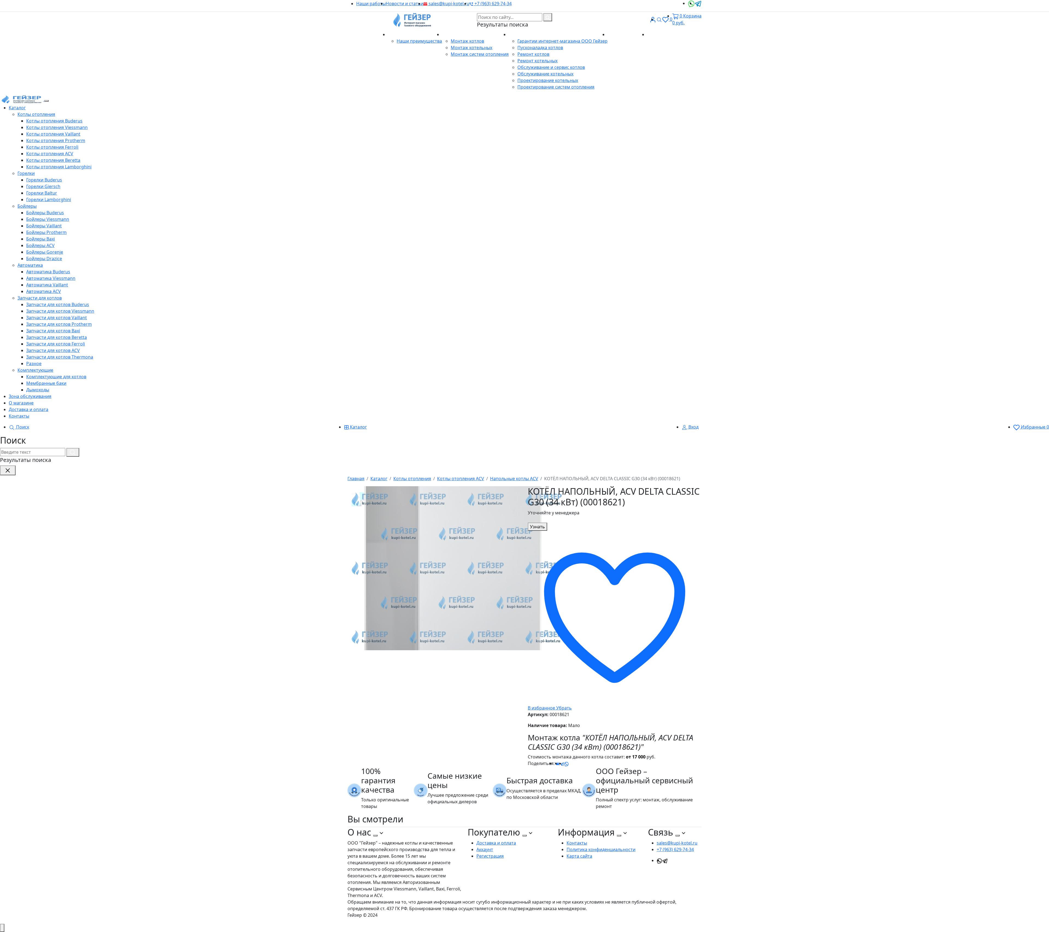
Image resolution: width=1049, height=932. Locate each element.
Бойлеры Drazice (44, 259)
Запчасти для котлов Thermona (59, 357)
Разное (34, 364)
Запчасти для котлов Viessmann (60, 311)
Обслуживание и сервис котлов (551, 67)
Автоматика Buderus (48, 272)
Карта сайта (579, 856)
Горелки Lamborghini (48, 200)
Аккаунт (484, 849)
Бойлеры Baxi (40, 239)
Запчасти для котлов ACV (53, 350)
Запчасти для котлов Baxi (53, 331)
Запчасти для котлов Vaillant (56, 318)
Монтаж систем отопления (480, 54)
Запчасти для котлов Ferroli (55, 344)
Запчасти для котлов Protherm (59, 324)
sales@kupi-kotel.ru (448, 4)
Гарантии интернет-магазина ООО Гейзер (562, 41)
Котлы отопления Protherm (55, 140)
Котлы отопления (36, 114)
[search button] (547, 17)
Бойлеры (27, 206)
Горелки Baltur (41, 193)
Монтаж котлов (467, 41)
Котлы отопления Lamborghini (59, 167)
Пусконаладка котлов (540, 48)
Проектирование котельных (547, 80)
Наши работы (371, 4)
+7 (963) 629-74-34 (492, 4)
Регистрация (490, 856)
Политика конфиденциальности (601, 849)
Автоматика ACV (43, 291)
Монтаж (451, 34)
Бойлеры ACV (40, 245)
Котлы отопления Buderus (54, 121)
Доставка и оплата (627, 34)
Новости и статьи (404, 4)
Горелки (26, 173)
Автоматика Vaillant (47, 285)
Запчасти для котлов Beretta (56, 337)
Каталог (17, 108)
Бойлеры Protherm (46, 232)
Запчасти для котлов (39, 298)
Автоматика (30, 265)
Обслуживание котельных (545, 74)
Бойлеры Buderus (45, 213)
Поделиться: (541, 763)
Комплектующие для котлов (56, 377)
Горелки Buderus (44, 180)
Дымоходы (37, 390)
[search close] (8, 470)
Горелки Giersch (43, 186)
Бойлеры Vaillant (44, 226)
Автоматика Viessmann (50, 278)
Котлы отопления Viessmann (57, 127)
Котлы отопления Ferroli (52, 147)
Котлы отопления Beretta (53, 160)
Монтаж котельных (471, 48)
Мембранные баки (46, 383)
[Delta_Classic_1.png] (456, 568)
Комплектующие (35, 370)
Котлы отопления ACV (49, 154)
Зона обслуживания (30, 396)
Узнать (537, 527)
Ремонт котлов (533, 54)
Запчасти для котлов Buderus (57, 304)
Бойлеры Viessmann (47, 219)
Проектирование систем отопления (555, 87)
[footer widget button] (375, 835)
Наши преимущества (419, 41)
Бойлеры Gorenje (44, 252)
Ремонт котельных (537, 61)
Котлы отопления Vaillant (53, 134)
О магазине (401, 34)
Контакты (657, 34)
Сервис (517, 34)
